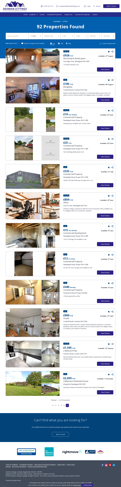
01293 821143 (48, 6)
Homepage (57, 21)
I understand (87, 485)
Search (98, 6)
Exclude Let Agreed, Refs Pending (34, 43)
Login (88, 6)
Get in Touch (111, 6)
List (53, 43)
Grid (61, 43)
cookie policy (77, 485)
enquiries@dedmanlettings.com (69, 6)
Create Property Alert (108, 43)
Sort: (7, 43)
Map (69, 43)
